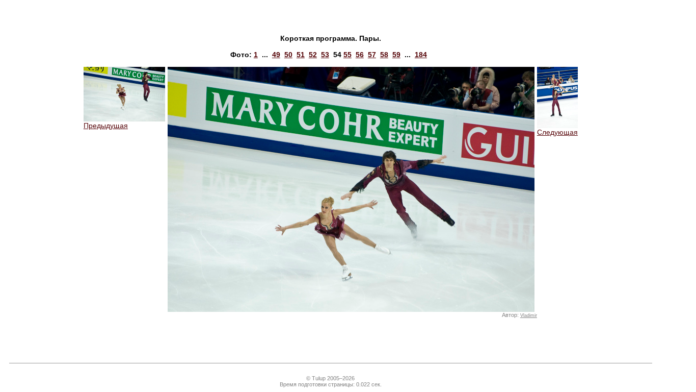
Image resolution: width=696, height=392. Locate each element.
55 (347, 55)
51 (301, 55)
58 (384, 55)
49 (276, 55)
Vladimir (528, 315)
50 (288, 55)
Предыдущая (106, 125)
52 (313, 55)
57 (372, 55)
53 (325, 55)
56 (360, 55)
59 (396, 55)
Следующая (557, 132)
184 (421, 55)
